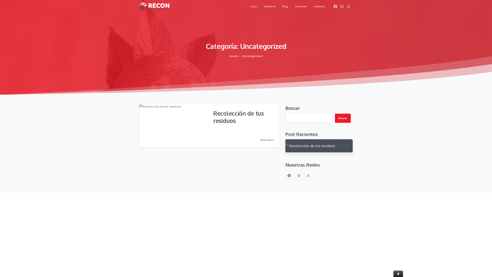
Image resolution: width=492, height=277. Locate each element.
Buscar (292, 108)
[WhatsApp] (348, 6)
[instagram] (342, 6)
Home (233, 56)
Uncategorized (252, 56)
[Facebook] (335, 6)
